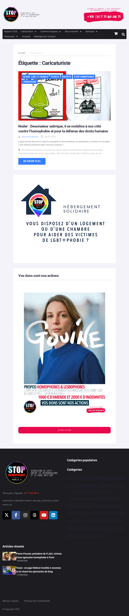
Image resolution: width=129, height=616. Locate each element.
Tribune (115, 529)
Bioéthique (116, 486)
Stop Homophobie (84, 76)
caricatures (38, 150)
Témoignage (29, 81)
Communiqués (84, 492)
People (55, 76)
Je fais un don (64, 430)
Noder (73, 153)
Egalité (86, 150)
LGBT (58, 153)
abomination (27, 150)
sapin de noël (96, 153)
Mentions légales (11, 601)
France (44, 76)
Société (66, 76)
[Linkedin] (53, 515)
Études (101, 536)
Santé (92, 521)
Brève (69, 493)
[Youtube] (44, 515)
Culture (101, 492)
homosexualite (96, 150)
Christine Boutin (75, 150)
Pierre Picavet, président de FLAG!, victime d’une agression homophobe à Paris (39, 555)
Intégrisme (32, 153)
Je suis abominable (46, 153)
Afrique (71, 486)
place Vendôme (83, 153)
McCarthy (65, 153)
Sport (118, 521)
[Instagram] (25, 515)
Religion (82, 521)
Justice (74, 513)
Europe (75, 499)
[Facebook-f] (16, 515)
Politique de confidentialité (37, 601)
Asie (79, 486)
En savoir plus (31, 161)
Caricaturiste (49, 150)
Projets (71, 521)
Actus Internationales (101, 478)
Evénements (89, 499)
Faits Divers (108, 498)
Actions (73, 478)
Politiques (115, 513)
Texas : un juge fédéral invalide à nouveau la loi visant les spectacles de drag (38, 569)
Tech (108, 529)
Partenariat (86, 513)
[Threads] (34, 515)
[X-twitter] (7, 515)
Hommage (87, 506)
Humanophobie (107, 505)
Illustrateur (23, 153)
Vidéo (91, 535)
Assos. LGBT (30, 76)
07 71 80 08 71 (32, 493)
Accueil (21, 53)
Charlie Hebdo (62, 150)
